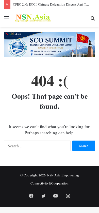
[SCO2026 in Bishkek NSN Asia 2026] (49, 44)
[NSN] (33, 18)
